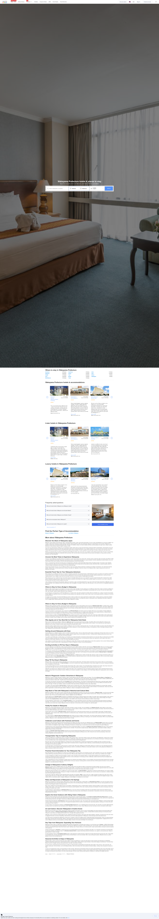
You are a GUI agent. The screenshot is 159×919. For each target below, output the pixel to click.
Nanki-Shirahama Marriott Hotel (94, 397)
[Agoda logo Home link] (5, 2)
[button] (130, 2)
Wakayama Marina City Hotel (95, 438)
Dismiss (155, 916)
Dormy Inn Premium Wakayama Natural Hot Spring (54, 398)
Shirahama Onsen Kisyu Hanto (94, 479)
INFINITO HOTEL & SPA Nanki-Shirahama (75, 480)
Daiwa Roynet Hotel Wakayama (74, 397)
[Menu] (156, 2)
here (68, 917)
